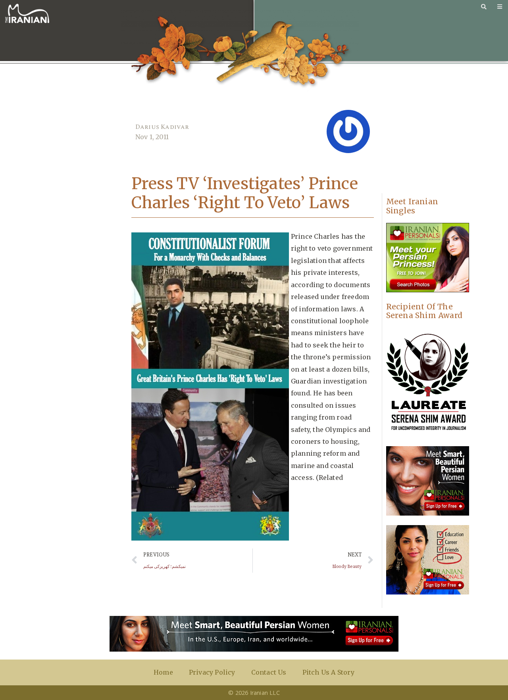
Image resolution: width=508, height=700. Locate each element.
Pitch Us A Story (328, 672)
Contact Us (269, 672)
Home (163, 672)
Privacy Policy (212, 672)
